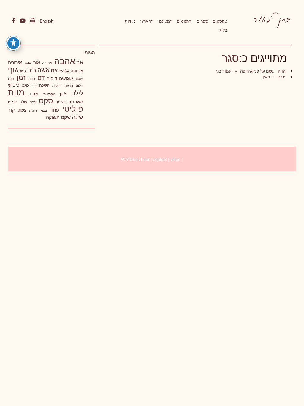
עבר (33, 101)
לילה (77, 92)
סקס (46, 100)
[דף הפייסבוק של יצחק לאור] (13, 21)
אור (36, 62)
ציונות (33, 110)
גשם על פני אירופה (256, 71)
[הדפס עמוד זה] (32, 21)
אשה (43, 69)
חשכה (44, 85)
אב (80, 62)
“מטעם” (165, 21)
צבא (44, 110)
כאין (266, 77)
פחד (54, 109)
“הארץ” (146, 21)
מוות (16, 92)
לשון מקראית (54, 94)
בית (31, 69)
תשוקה (53, 117)
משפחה (75, 101)
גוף (13, 69)
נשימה (61, 102)
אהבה (64, 60)
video (175, 159)
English (46, 21)
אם (54, 70)
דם (41, 77)
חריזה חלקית (62, 85)
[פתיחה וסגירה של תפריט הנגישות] (13, 43)
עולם (23, 102)
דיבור (52, 78)
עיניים (12, 102)
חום (11, 78)
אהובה (47, 62)
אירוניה (15, 62)
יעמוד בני (224, 71)
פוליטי (72, 108)
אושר (27, 62)
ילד (34, 85)
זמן (21, 77)
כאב (25, 85)
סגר (230, 57)
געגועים (66, 78)
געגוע (79, 78)
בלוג (223, 30)
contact (160, 159)
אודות (130, 21)
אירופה (77, 70)
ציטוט (22, 110)
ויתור (31, 78)
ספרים (202, 21)
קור (11, 109)
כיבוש (13, 84)
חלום (79, 85)
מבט (281, 77)
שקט (66, 116)
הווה (281, 71)
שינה (77, 116)
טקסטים (220, 21)
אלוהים (64, 70)
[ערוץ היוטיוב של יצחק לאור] (23, 21)
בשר (22, 70)
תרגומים (184, 21)
